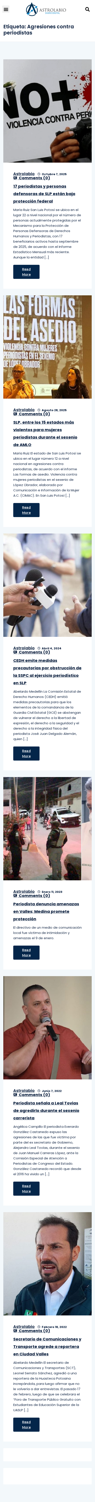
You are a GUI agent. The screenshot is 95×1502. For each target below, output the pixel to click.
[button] (6, 9)
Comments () (34, 178)
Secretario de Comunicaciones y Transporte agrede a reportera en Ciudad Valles (47, 1346)
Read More (26, 271)
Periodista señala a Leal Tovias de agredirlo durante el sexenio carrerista (46, 1110)
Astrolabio (24, 173)
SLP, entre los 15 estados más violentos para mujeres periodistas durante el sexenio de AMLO (45, 433)
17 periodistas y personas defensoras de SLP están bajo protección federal (44, 193)
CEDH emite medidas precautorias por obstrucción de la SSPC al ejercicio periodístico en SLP (47, 672)
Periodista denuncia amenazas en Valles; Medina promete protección (46, 911)
